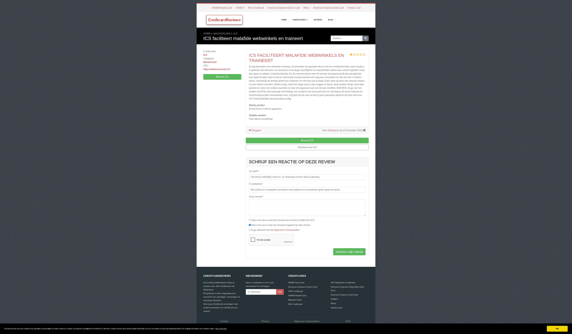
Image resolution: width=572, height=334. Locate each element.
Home (284, 20)
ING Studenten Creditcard (343, 282)
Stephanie (333, 130)
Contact (224, 321)
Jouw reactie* (256, 196)
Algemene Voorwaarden (286, 230)
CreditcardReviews (224, 19)
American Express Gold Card (328, 8)
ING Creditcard (256, 8)
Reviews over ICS (307, 147)
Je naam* (254, 171)
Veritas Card (353, 8)
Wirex (306, 8)
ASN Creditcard (295, 291)
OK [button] (557, 328)
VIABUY (240, 8)
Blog (330, 20)
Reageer (256, 130)
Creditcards (299, 20)
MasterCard (222, 33)
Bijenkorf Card (295, 300)
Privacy (265, 321)
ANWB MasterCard (222, 8)
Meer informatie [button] (221, 329)
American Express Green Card (283, 8)
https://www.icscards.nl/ (216, 69)
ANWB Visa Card (296, 282)
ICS (236, 33)
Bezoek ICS (222, 77)
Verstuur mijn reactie (349, 251)
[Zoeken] (365, 38)
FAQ (348, 321)
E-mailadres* (256, 184)
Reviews (318, 20)
